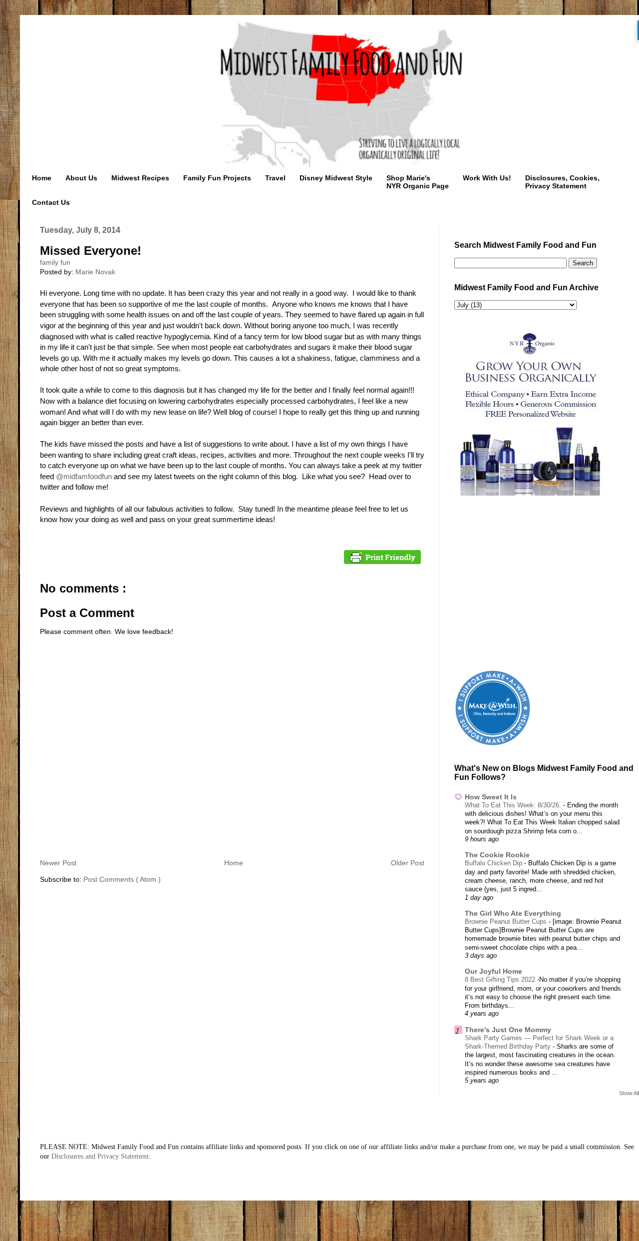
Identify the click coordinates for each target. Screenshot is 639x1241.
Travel (275, 178)
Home (41, 178)
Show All (629, 1093)
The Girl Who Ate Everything (513, 913)
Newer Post (58, 863)
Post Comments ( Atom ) (122, 879)
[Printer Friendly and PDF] (382, 558)
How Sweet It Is (491, 797)
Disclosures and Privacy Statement (100, 1156)
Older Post (407, 863)
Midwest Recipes (140, 178)
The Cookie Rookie (497, 855)
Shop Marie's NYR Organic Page (417, 182)
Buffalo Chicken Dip (494, 863)
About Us (81, 178)
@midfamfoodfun (84, 476)
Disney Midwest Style (336, 178)
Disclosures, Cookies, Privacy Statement (562, 182)
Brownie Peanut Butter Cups (507, 921)
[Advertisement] (546, 584)
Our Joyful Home (493, 971)
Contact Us (51, 202)
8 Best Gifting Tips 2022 (501, 979)
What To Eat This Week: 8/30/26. (514, 805)
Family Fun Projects (217, 178)
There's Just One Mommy (508, 1030)
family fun (55, 262)
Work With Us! (487, 178)
